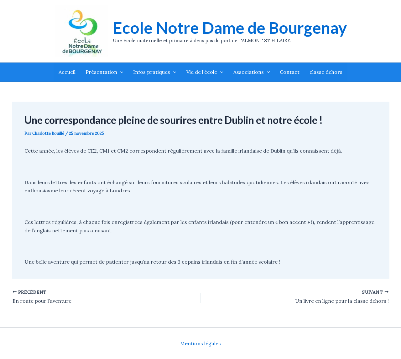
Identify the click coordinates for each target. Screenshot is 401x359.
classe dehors (326, 72)
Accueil (67, 72)
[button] (120, 72)
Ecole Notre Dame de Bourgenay (230, 27)
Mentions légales (200, 343)
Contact (289, 72)
